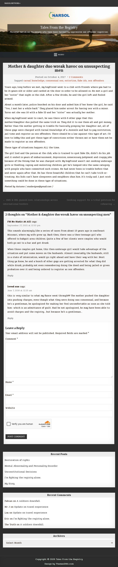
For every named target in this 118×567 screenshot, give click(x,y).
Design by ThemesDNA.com (59, 563)
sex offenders (96, 81)
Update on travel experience (31, 507)
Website (10, 408)
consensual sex (54, 81)
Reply (10, 275)
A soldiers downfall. (28, 501)
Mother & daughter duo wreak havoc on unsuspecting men (59, 68)
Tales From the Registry (59, 27)
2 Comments (76, 77)
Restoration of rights (17, 460)
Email (9, 395)
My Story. (10, 483)
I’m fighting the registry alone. (23, 477)
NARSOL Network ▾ (12, 3)
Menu (61, 54)
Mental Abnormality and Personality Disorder (31, 466)
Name (9, 382)
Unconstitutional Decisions (21, 472)
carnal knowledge (34, 81)
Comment (11, 339)
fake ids (82, 81)
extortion (70, 81)
